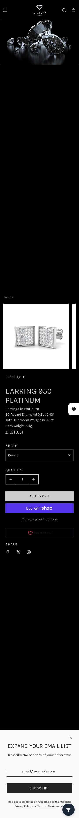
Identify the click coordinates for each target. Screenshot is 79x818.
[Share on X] (18, 553)
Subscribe (39, 788)
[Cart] (73, 10)
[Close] (71, 737)
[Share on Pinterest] (29, 553)
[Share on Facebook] (8, 553)
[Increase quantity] (34, 479)
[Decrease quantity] (11, 479)
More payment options (40, 519)
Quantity (13, 470)
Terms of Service (47, 805)
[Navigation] (5, 10)
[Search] (64, 10)
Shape (11, 445)
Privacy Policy (23, 805)
